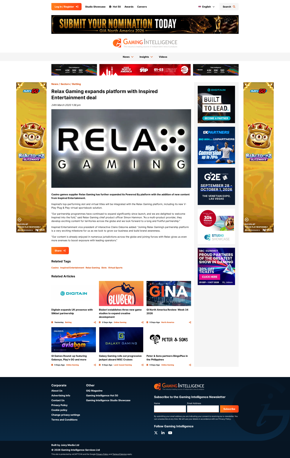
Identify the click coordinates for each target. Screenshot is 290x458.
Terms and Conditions (64, 419)
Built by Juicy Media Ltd (65, 445)
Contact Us (57, 400)
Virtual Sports (115, 267)
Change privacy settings (65, 414)
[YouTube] (170, 433)
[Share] (95, 322)
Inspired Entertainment (72, 267)
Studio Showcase (95, 6)
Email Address (194, 403)
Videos (163, 56)
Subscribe (229, 408)
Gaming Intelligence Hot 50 (102, 395)
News (54, 83)
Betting (76, 83)
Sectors (65, 83)
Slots (104, 267)
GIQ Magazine (94, 390)
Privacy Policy (59, 405)
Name (157, 403)
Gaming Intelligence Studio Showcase (108, 400)
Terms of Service (120, 454)
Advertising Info (60, 395)
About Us (56, 390)
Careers (142, 6)
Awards (129, 6)
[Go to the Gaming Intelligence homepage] (145, 43)
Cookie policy (59, 409)
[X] (156, 433)
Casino (55, 267)
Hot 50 (117, 6)
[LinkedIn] (162, 433)
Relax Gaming (93, 267)
